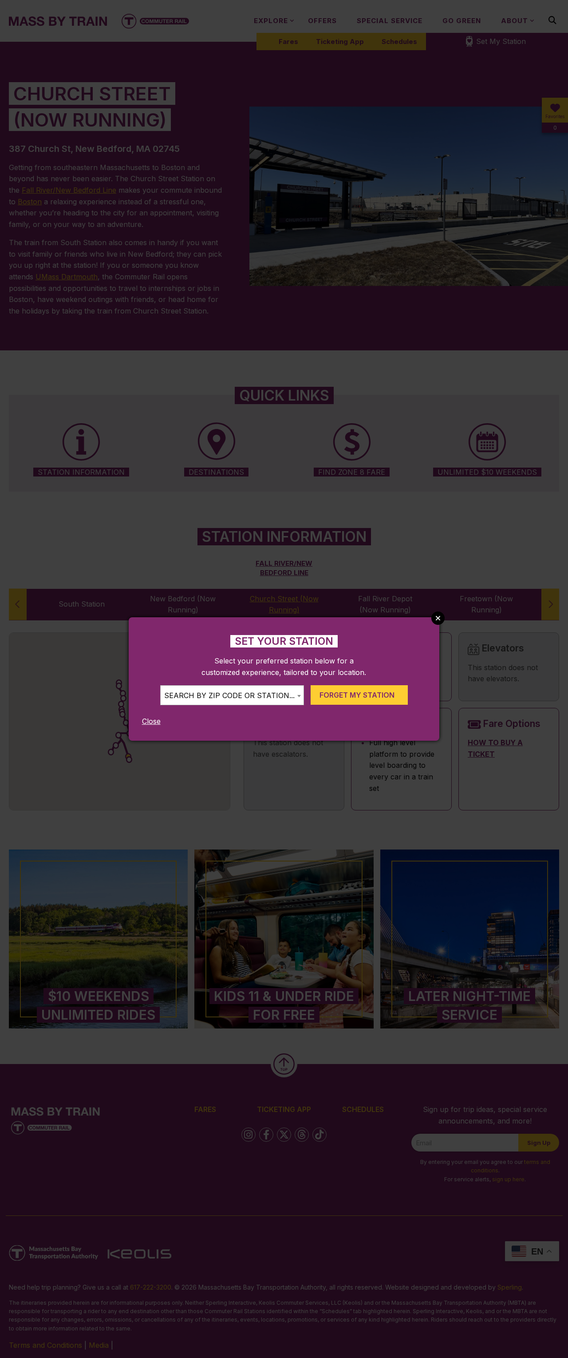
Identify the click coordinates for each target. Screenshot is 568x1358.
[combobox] (232, 695)
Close (151, 721)
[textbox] (232, 696)
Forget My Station (357, 695)
